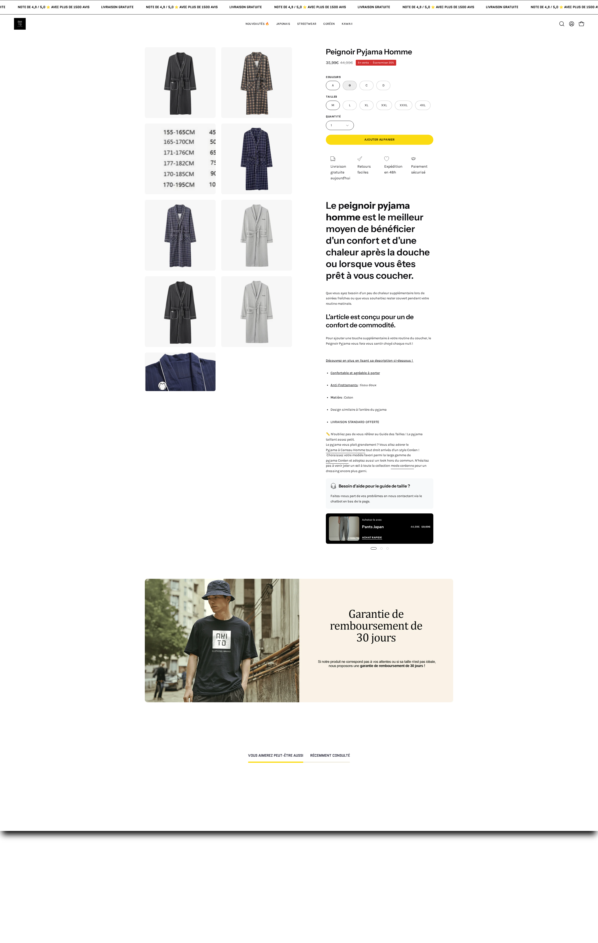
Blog (355, 893)
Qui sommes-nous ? (368, 863)
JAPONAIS (232, 863)
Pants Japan (373, 526)
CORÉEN (231, 878)
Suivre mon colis (365, 886)
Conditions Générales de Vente (313, 899)
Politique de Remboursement (312, 870)
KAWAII (230, 886)
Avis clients (361, 870)
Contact (294, 855)
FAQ (291, 863)
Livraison (359, 878)
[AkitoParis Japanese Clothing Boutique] (20, 24)
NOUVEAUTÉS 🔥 (238, 855)
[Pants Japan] (344, 528)
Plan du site (298, 907)
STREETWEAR (235, 870)
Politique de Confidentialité (311, 892)
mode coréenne (402, 466)
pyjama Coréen (337, 461)
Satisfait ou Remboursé (371, 855)
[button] (347, 23)
